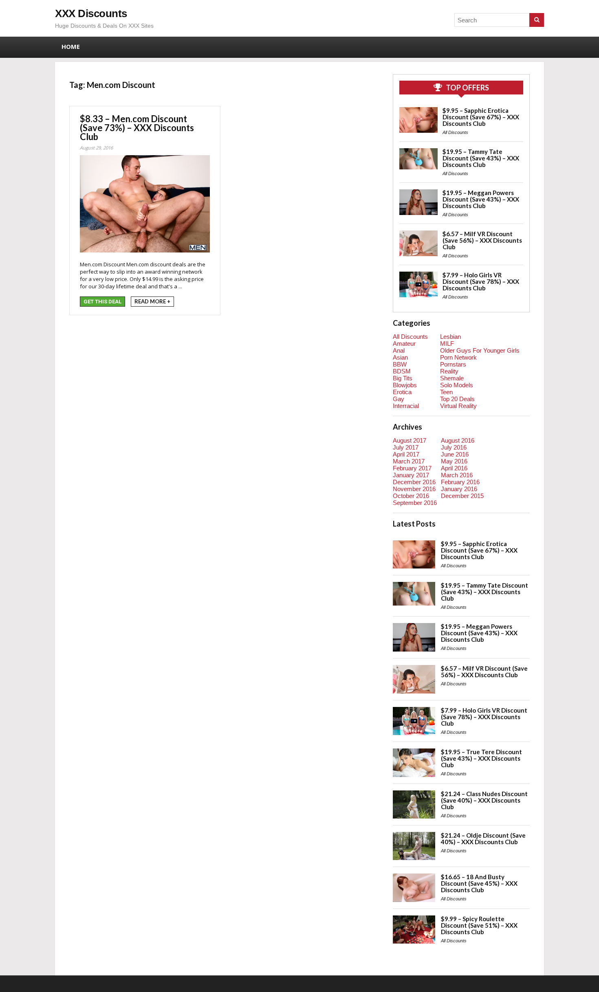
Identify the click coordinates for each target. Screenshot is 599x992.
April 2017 (406, 454)
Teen (446, 391)
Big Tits (402, 378)
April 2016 (454, 468)
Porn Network (458, 357)
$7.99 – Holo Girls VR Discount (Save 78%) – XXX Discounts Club (481, 281)
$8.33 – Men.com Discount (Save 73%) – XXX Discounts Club (137, 127)
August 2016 (457, 440)
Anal (399, 350)
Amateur (404, 343)
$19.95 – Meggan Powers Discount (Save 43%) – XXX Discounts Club (481, 199)
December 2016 (414, 481)
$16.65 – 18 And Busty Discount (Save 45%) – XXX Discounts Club (479, 883)
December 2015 (462, 495)
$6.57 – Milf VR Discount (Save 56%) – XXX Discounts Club (482, 240)
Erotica (402, 391)
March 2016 (457, 475)
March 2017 (409, 461)
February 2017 (412, 468)
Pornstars (453, 364)
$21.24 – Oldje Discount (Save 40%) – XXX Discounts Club (483, 838)
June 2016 (455, 454)
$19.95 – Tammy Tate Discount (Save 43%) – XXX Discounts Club (481, 158)
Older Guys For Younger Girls (480, 350)
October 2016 (411, 495)
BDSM (402, 371)
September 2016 (415, 502)
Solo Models (456, 385)
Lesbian (450, 336)
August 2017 (409, 440)
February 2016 (460, 481)
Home (71, 46)
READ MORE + (152, 301)
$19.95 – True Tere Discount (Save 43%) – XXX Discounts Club (481, 758)
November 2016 (414, 488)
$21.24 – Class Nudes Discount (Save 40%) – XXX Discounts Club (484, 800)
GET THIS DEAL (102, 301)
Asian (400, 357)
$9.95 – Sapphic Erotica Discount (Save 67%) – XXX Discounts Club (481, 117)
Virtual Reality (458, 405)
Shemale (452, 378)
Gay (398, 398)
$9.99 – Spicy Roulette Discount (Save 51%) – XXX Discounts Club (479, 925)
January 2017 (411, 475)
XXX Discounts (91, 13)
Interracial (406, 405)
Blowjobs (405, 385)
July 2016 (454, 447)
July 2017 (405, 447)
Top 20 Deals (457, 398)
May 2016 (454, 461)
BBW (400, 364)
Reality (449, 371)
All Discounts (455, 132)
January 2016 (459, 488)
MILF (447, 343)
